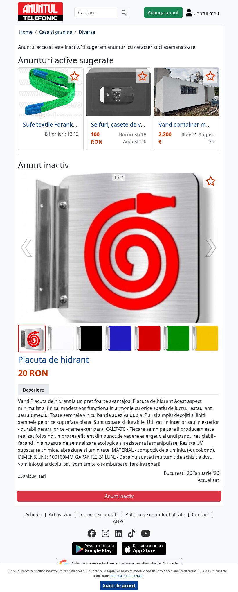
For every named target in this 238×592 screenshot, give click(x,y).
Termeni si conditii (99, 514)
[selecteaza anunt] (75, 76)
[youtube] (145, 533)
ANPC (119, 521)
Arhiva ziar (60, 514)
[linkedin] (118, 533)
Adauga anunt (163, 12)
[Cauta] (124, 12)
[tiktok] (131, 533)
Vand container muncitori (192, 124)
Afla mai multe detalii (127, 575)
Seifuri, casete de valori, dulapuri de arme (146, 124)
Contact (200, 514)
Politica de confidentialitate (155, 514)
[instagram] (105, 533)
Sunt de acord (119, 585)
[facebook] (92, 533)
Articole (33, 514)
